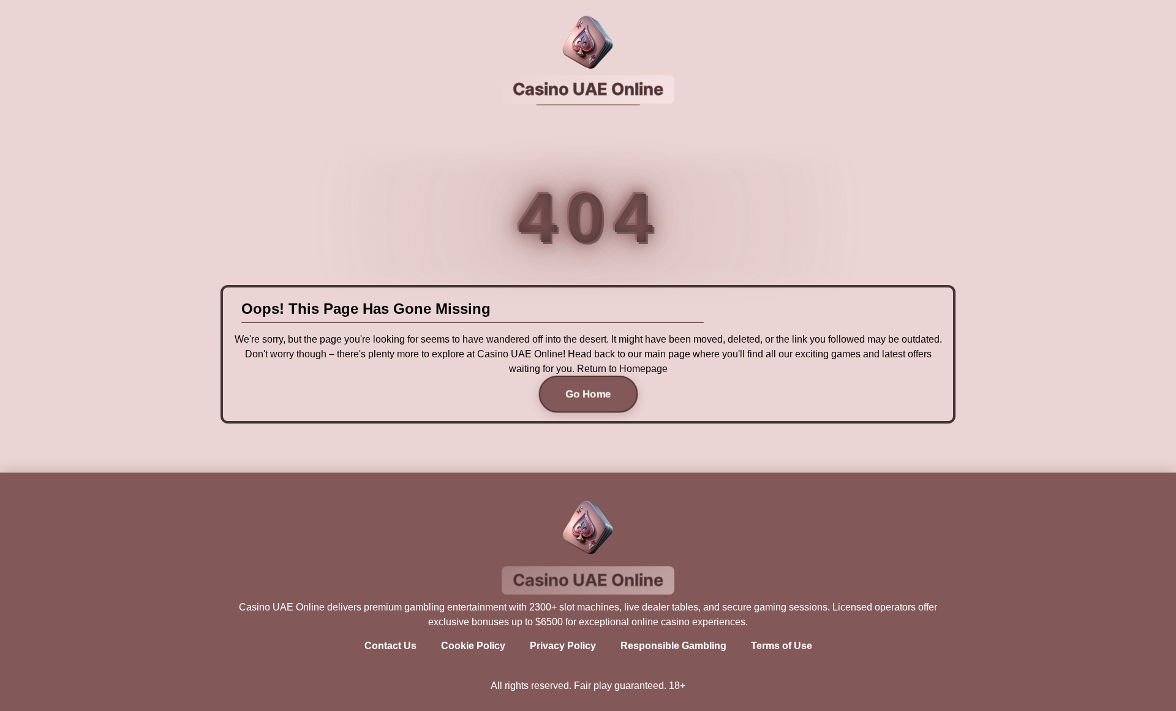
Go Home (588, 394)
